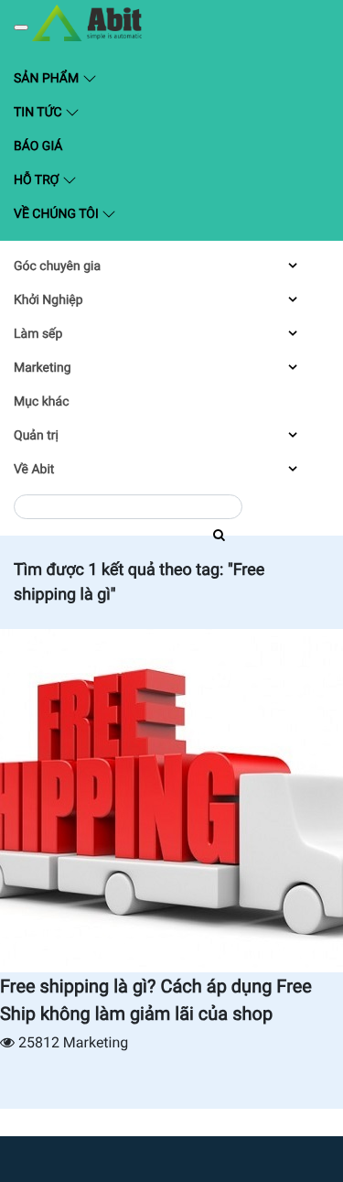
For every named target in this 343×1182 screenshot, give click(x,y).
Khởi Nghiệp (48, 300)
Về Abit (34, 469)
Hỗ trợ (38, 180)
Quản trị (36, 435)
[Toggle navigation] (21, 27)
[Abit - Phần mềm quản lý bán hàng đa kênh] (87, 23)
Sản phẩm (90, 77)
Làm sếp (38, 334)
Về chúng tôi (58, 214)
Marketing (42, 368)
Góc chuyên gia (57, 266)
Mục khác (41, 402)
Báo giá (38, 146)
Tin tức (39, 112)
